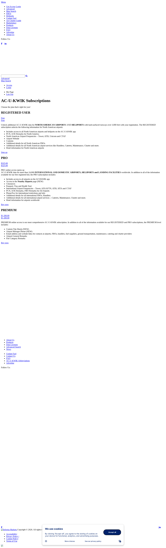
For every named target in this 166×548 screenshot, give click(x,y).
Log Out (9, 94)
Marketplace (11, 23)
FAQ (8, 30)
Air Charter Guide (13, 20)
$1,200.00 (5, 215)
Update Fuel (11, 18)
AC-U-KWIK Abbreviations (18, 361)
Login (18, 6)
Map (6, 81)
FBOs (8, 13)
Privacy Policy (12, 536)
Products (9, 25)
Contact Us (10, 356)
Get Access (10, 6)
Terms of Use (11, 541)
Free (3, 118)
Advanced (10, 9)
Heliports (10, 16)
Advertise (10, 32)
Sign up (4, 152)
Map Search (11, 11)
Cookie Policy (12, 539)
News (8, 349)
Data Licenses (12, 27)
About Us (10, 34)
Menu (3, 2)
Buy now (5, 204)
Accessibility (11, 534)
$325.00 (4, 163)
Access (9, 85)
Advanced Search (13, 347)
